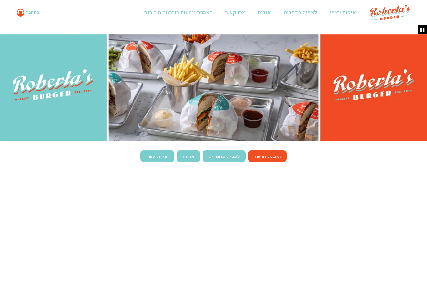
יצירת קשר (157, 156)
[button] (29, 12)
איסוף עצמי (343, 12)
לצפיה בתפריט (300, 12)
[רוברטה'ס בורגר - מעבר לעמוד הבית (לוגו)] (390, 12)
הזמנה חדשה (267, 156)
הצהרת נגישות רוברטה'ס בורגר (178, 12)
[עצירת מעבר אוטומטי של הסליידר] (422, 29)
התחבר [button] (32, 12)
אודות (264, 12)
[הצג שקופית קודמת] (7, 87)
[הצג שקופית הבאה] (419, 87)
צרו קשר (235, 12)
